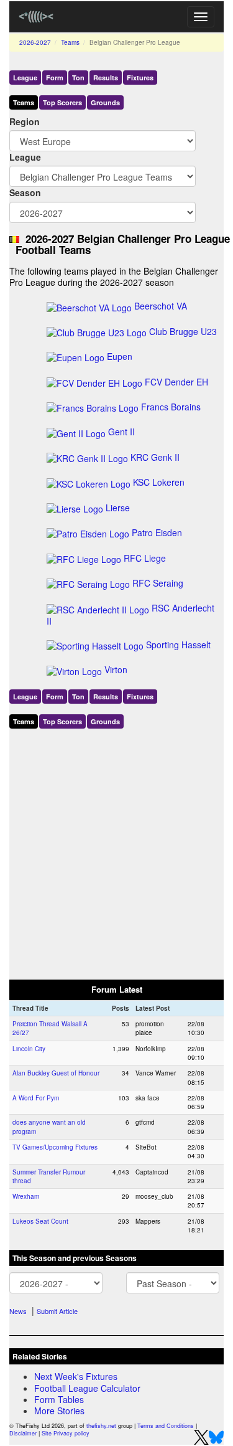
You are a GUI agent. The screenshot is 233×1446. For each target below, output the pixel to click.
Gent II (121, 431)
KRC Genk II (155, 457)
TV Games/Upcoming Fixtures (55, 1147)
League (25, 77)
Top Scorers (62, 102)
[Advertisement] (116, 851)
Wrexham (25, 1196)
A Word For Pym (35, 1098)
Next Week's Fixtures (75, 1376)
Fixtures (140, 77)
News (18, 1311)
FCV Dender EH (176, 382)
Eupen (119, 356)
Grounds (105, 102)
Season (25, 192)
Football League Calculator (87, 1388)
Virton (115, 669)
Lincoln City (28, 1048)
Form (54, 77)
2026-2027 (35, 42)
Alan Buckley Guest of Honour (55, 1073)
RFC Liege (145, 558)
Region (24, 121)
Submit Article (57, 1311)
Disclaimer (23, 1433)
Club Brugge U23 (183, 331)
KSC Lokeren (159, 482)
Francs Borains (171, 406)
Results (105, 77)
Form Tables (59, 1399)
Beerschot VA (160, 306)
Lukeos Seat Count (40, 1221)
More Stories (59, 1410)
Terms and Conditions (165, 1426)
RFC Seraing (157, 583)
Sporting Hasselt (178, 644)
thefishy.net (101, 1426)
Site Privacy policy (65, 1433)
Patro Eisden (157, 532)
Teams (70, 42)
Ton (78, 77)
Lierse (118, 507)
